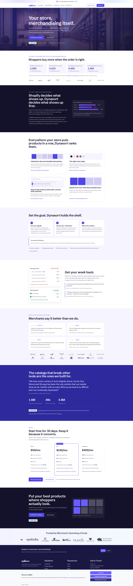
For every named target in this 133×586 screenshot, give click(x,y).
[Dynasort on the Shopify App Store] (33, 43)
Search (46, 568)
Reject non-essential (100, 576)
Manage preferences (100, 579)
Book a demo (91, 5)
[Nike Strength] (26, 539)
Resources (68, 5)
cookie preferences (74, 577)
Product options (48, 566)
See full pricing (50, 479)
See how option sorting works (77, 170)
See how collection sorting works (40, 170)
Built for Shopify (42, 410)
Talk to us (59, 413)
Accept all (100, 572)
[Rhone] (102, 539)
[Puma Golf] (92, 539)
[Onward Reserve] (64, 539)
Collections (47, 564)
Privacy (23, 584)
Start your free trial (35, 479)
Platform (40, 5)
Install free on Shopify (36, 37)
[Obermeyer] (50, 539)
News (68, 568)
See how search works (37, 198)
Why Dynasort (48, 5)
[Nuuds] (37, 539)
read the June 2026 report (73, 75)
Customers (56, 5)
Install (103, 550)
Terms (27, 584)
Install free (100, 5)
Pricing (62, 5)
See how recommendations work (78, 198)
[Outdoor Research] (80, 539)
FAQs (68, 566)
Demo (108, 550)
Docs (68, 564)
